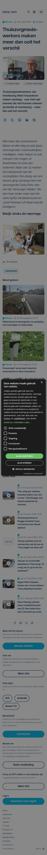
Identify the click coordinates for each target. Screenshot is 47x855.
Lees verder (31, 418)
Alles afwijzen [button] (24, 463)
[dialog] (23, 427)
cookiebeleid (19, 418)
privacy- (7, 418)
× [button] (42, 382)
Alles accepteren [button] (24, 456)
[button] (23, 422)
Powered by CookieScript (33, 474)
